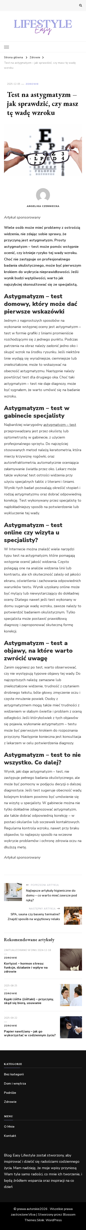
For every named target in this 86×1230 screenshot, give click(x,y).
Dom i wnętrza (15, 1083)
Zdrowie (32, 84)
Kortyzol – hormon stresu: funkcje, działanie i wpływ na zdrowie (26, 967)
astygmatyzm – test (59, 424)
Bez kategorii (14, 1074)
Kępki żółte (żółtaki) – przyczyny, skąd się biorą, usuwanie (29, 1001)
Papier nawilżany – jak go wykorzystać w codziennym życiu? (30, 1033)
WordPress (54, 1220)
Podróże (10, 1093)
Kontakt (10, 1136)
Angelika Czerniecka (43, 206)
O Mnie (9, 1126)
